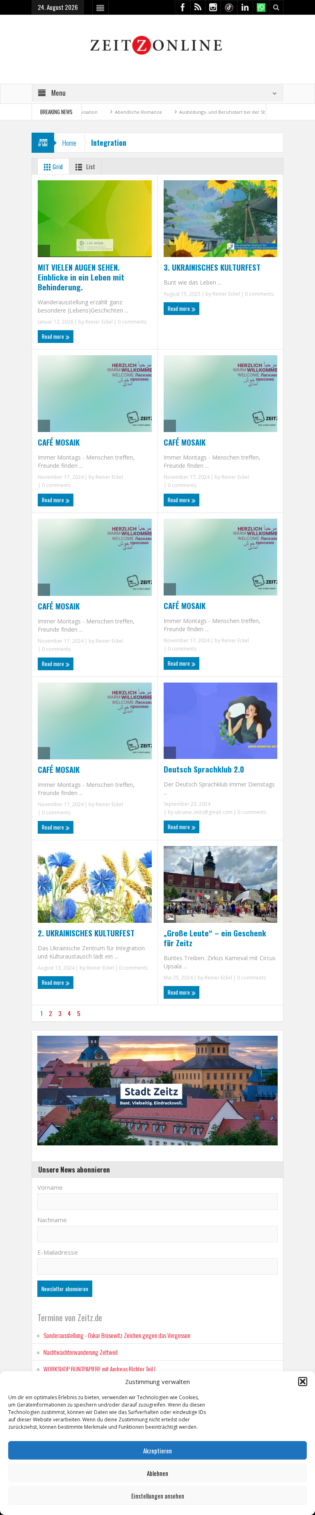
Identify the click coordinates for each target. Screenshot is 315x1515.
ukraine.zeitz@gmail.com (204, 812)
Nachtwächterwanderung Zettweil (80, 1351)
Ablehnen (157, 1473)
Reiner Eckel (99, 321)
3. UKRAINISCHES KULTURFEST (212, 267)
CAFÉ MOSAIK (59, 442)
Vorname (50, 1187)
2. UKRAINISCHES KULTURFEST (86, 933)
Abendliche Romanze (99, 112)
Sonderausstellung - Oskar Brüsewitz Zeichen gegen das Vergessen (116, 1335)
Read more (53, 336)
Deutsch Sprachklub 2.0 (204, 769)
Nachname (52, 1220)
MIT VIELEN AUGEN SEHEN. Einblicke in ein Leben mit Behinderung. (81, 277)
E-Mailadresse (57, 1252)
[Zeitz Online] (157, 44)
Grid (57, 166)
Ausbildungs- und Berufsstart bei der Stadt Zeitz (192, 112)
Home (69, 143)
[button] (303, 1381)
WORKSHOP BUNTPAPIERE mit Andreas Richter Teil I (99, 1368)
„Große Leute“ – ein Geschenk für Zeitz (215, 937)
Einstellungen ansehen (157, 1495)
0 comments (131, 321)
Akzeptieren (157, 1450)
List (90, 166)
